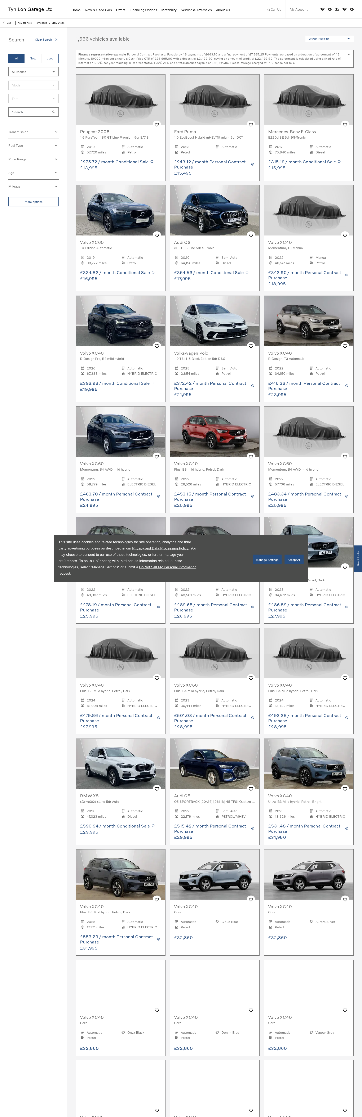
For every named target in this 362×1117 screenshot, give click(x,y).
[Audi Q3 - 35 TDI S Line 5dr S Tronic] (214, 210)
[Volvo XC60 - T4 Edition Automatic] (120, 210)
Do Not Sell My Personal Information (167, 567)
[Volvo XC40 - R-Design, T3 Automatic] (308, 321)
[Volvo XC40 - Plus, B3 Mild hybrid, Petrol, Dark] (120, 874)
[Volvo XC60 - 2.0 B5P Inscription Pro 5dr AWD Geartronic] (120, 1085)
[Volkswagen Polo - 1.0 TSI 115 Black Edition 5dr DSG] (214, 321)
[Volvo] (337, 9)
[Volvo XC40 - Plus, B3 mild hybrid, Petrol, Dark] (214, 432)
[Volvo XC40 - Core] (214, 874)
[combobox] (33, 71)
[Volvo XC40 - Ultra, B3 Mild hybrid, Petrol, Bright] (308, 764)
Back (9, 22)
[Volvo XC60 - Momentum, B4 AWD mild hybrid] (120, 432)
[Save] (157, 125)
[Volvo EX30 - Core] (308, 1085)
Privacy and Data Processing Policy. (160, 548)
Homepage (41, 22)
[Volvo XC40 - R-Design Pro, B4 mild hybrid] (120, 321)
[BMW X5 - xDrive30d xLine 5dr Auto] (120, 764)
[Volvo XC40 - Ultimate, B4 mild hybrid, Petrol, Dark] (308, 542)
